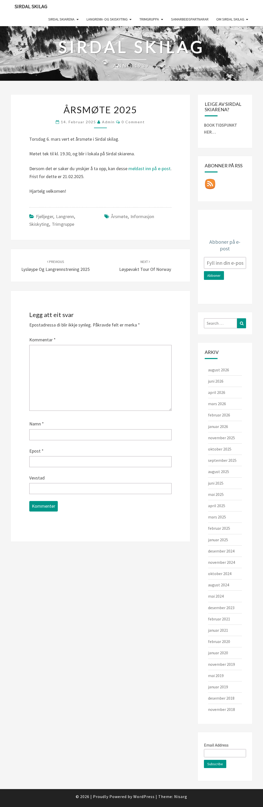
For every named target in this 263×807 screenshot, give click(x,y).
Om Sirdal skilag (230, 19)
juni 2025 (215, 483)
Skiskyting (39, 224)
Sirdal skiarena (61, 19)
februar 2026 (219, 414)
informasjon (142, 216)
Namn (36, 424)
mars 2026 (217, 403)
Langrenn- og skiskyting (107, 19)
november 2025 (221, 437)
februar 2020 (219, 641)
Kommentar (42, 340)
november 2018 (221, 709)
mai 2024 (216, 596)
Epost (36, 451)
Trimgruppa (149, 19)
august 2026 (218, 369)
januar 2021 (218, 630)
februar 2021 (219, 618)
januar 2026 (218, 426)
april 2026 (216, 392)
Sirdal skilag (31, 6)
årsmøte (119, 216)
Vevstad (37, 478)
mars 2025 (217, 516)
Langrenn (65, 216)
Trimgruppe (63, 224)
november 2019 (221, 664)
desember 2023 (221, 607)
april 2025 (216, 505)
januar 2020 (218, 652)
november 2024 (221, 562)
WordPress (144, 796)
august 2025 (218, 471)
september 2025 (222, 460)
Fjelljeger (44, 216)
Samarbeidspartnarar (190, 19)
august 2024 (218, 584)
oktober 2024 (219, 573)
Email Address (216, 745)
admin (108, 122)
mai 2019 (216, 675)
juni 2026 (215, 381)
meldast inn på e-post (148, 168)
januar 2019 (218, 686)
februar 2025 (219, 528)
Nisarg (180, 796)
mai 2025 (216, 494)
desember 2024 (221, 551)
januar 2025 (218, 539)
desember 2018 (221, 698)
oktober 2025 (219, 449)
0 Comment (133, 122)
